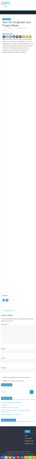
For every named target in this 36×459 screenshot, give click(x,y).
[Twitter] (7, 36)
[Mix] (23, 36)
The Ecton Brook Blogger (21, 28)
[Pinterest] (17, 36)
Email (3, 358)
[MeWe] (20, 36)
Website (3, 368)
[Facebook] (4, 36)
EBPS (5, 3)
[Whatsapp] (26, 36)
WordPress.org (29, 443)
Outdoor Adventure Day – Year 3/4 (10, 414)
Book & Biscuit (8, 311)
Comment (4, 324)
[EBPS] (2, 12)
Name (3, 348)
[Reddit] (10, 36)
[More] (30, 36)
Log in (26, 435)
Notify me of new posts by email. (13, 381)
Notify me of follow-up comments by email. (16, 377)
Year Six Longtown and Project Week (11, 402)
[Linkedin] (13, 36)
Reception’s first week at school (10, 407)
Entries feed (28, 438)
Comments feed (29, 441)
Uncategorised (6, 19)
